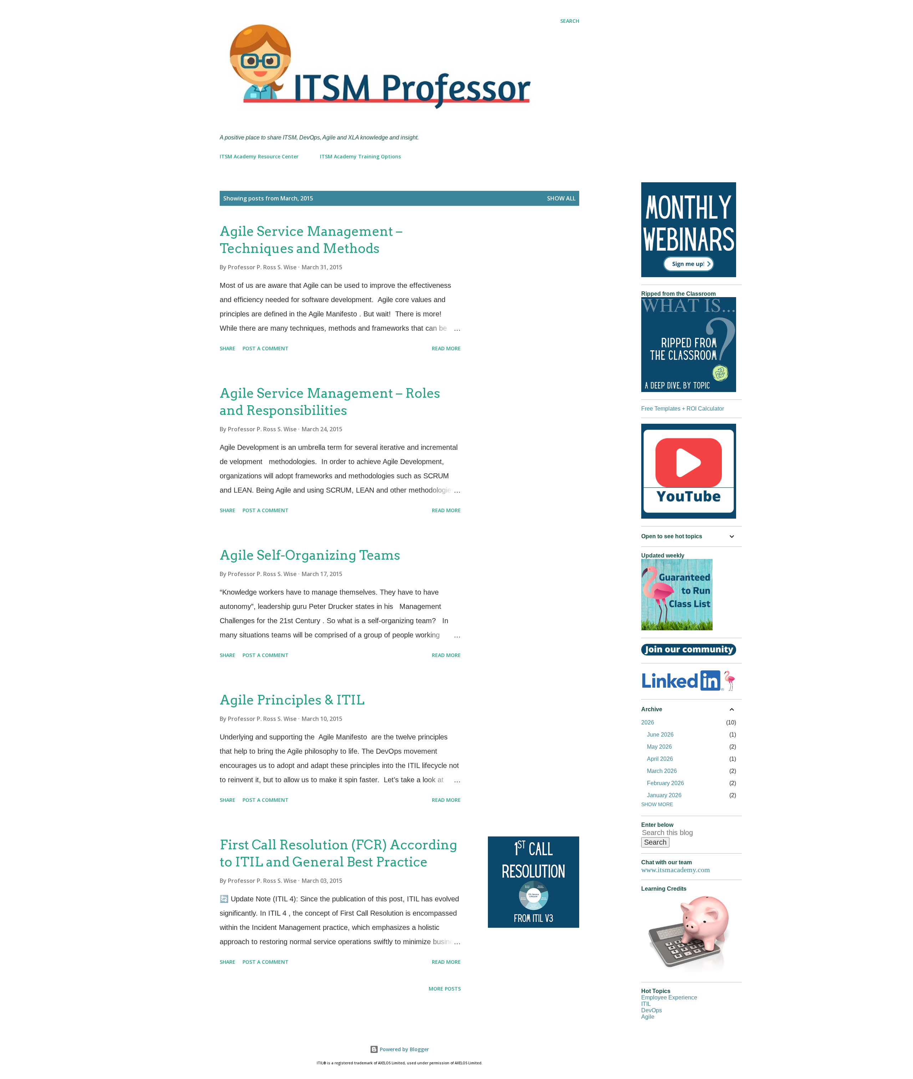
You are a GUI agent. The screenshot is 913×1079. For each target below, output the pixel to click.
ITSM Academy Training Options (360, 156)
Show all (561, 198)
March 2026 (662, 771)
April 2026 (660, 759)
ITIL (646, 1004)
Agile (647, 1017)
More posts (445, 988)
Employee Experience (669, 997)
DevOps (651, 1010)
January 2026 (664, 795)
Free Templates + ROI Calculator (682, 409)
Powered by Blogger (403, 1049)
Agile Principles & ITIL (292, 700)
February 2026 (665, 783)
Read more (446, 348)
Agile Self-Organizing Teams (310, 555)
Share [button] (227, 348)
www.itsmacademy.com (675, 870)
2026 (647, 722)
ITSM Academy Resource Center (259, 156)
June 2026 (660, 735)
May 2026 (659, 747)
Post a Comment (266, 348)
